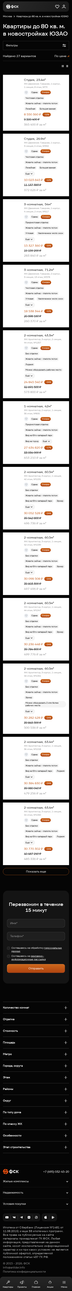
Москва (7, 16)
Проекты (22, 1286)
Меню (64, 1286)
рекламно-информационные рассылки (28, 957)
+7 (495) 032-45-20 (56, 1171)
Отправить (36, 968)
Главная (36, 1286)
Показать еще (36, 871)
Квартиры (8, 1286)
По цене (60, 56)
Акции (50, 1286)
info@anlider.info (14, 1267)
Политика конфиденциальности (24, 1271)
